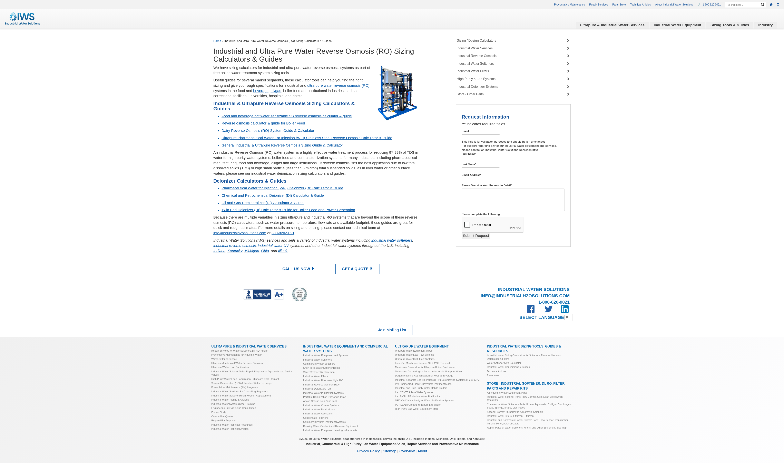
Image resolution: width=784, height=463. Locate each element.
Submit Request (476, 236)
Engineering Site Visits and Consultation (233, 408)
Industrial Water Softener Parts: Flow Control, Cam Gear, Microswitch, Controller (525, 398)
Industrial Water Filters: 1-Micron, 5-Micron (510, 416)
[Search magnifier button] (763, 5)
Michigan (251, 251)
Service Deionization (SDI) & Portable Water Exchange (241, 383)
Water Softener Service (224, 359)
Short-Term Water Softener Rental (322, 367)
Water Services (612, 25)
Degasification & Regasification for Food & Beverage (424, 375)
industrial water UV (273, 246)
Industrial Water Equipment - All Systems (325, 355)
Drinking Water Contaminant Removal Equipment (330, 426)
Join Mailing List (392, 330)
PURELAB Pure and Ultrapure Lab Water (418, 404)
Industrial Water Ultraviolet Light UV (323, 380)
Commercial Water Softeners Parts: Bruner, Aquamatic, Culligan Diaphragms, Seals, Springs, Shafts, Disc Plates (529, 406)
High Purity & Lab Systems (476, 79)
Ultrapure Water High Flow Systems (414, 359)
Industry (765, 25)
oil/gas (276, 91)
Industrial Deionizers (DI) (317, 388)
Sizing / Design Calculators (476, 40)
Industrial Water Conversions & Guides (508, 367)
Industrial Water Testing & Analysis (230, 399)
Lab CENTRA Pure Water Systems (414, 392)
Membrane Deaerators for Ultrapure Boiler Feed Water (425, 367)
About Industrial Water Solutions (674, 4)
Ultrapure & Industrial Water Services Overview (237, 363)
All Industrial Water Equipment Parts (507, 392)
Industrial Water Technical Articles (229, 428)
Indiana (219, 251)
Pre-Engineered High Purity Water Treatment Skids (423, 384)
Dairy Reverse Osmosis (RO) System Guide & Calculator (268, 131)
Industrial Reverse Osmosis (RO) (321, 384)
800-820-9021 (283, 233)
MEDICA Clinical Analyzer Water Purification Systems (424, 400)
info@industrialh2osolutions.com (239, 233)
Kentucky (234, 251)
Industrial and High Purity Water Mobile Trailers (421, 388)
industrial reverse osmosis (234, 246)
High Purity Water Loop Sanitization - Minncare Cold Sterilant (245, 379)
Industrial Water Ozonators (318, 413)
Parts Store (619, 4)
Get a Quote (356, 269)
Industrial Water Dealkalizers (319, 409)
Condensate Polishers (315, 417)
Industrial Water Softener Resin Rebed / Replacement (241, 395)
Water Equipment (677, 25)
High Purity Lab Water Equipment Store (417, 408)
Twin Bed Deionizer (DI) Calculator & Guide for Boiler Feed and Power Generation (288, 210)
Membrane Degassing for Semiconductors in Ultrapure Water (429, 371)
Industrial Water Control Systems (321, 405)
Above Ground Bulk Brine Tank (320, 401)
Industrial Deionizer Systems (477, 86)
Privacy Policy (368, 451)
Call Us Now (296, 269)
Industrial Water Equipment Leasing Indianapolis (330, 430)
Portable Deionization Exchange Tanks (324, 397)
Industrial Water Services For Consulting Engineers (239, 391)
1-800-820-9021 (712, 4)
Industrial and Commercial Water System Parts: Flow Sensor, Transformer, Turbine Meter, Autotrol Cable (527, 422)
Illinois (283, 251)
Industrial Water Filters (473, 71)
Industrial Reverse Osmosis (477, 56)
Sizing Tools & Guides (729, 25)
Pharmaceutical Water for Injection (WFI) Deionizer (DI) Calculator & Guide (282, 188)
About (422, 451)
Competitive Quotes (222, 416)
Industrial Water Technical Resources (232, 424)
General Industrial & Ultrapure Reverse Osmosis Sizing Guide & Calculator (282, 145)
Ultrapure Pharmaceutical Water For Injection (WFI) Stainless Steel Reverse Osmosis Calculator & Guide (307, 138)
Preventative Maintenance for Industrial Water (236, 354)
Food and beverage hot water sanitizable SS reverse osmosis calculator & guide (287, 116)
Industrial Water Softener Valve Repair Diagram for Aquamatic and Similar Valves (252, 373)
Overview (407, 451)
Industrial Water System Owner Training (233, 404)
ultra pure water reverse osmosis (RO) (338, 85)
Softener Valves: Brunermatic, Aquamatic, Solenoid (515, 412)
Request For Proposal (223, 420)
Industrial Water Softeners (475, 63)
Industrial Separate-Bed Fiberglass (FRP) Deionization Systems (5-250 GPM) (437, 380)
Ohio (265, 251)
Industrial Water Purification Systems (323, 393)
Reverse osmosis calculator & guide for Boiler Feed (263, 123)
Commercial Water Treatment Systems (324, 422)
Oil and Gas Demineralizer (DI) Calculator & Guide (263, 203)
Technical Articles (640, 4)
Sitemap (389, 451)
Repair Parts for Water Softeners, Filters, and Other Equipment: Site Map (527, 427)
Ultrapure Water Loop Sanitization (230, 367)
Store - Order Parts (470, 94)
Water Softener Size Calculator (504, 363)
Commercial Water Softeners (319, 363)
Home (217, 40)
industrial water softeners (391, 240)
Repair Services (598, 4)
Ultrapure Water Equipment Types (413, 350)
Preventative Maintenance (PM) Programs (234, 387)
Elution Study (218, 412)
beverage (260, 91)
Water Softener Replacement (319, 372)
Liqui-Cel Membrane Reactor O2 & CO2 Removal (422, 363)
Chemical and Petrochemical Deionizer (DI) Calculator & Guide (273, 195)
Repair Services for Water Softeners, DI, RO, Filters (239, 350)
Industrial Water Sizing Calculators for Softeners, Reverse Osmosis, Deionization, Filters (524, 357)
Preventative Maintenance (569, 4)
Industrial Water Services (475, 48)
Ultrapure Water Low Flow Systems (414, 354)
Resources (493, 375)
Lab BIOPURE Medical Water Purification (418, 396)
